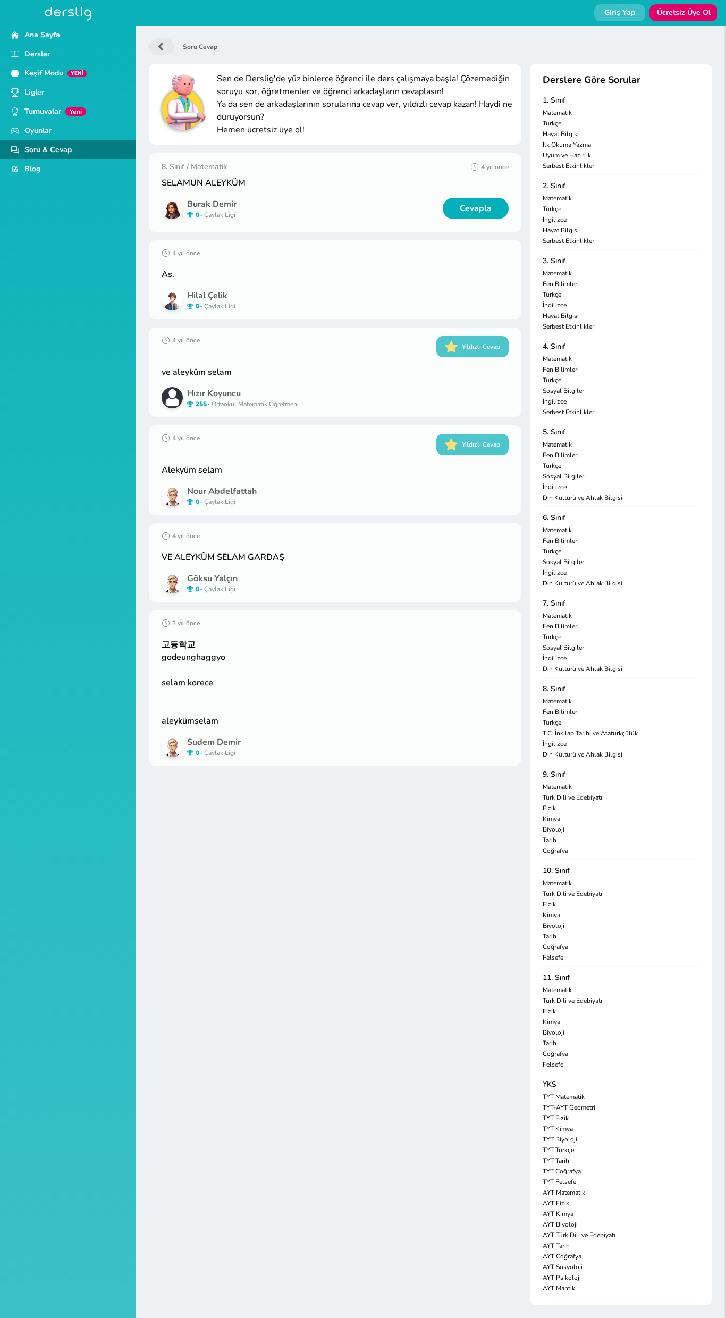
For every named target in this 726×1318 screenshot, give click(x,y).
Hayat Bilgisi (561, 134)
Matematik (557, 112)
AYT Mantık (559, 1288)
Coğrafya (555, 850)
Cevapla (476, 208)
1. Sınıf (554, 100)
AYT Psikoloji (562, 1277)
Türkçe (552, 123)
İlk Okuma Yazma (567, 144)
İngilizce (555, 219)
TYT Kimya (558, 1128)
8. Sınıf (554, 689)
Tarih (549, 840)
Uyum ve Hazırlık (567, 155)
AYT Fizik (556, 1203)
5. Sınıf (554, 432)
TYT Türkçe (558, 1150)
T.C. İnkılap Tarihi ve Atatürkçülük (590, 733)
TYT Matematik (564, 1097)
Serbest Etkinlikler (568, 166)
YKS (549, 1084)
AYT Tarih (556, 1245)
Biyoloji (553, 829)
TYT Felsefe (559, 1182)
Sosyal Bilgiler (563, 391)
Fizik (549, 808)
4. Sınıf (554, 346)
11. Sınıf (556, 977)
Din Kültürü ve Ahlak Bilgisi (582, 497)
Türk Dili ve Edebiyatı (572, 797)
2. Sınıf (554, 186)
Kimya (551, 819)
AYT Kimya (558, 1214)
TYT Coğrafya (562, 1171)
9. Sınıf (554, 774)
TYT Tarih (556, 1160)
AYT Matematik (564, 1192)
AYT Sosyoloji (563, 1267)
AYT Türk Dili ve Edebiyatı (579, 1235)
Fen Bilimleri (561, 284)
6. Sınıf (554, 518)
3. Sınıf (554, 261)
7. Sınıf (554, 603)
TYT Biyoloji (560, 1139)
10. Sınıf (556, 871)
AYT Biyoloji (560, 1224)
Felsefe (553, 957)
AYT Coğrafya (562, 1256)
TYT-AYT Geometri (569, 1107)
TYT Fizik (556, 1118)
